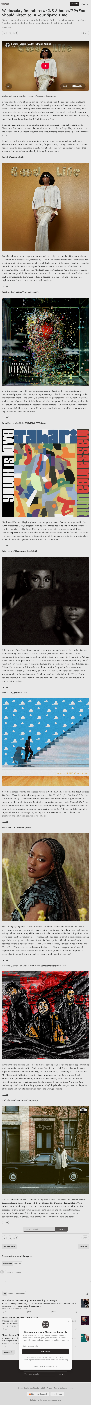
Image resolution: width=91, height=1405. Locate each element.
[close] (68, 1322)
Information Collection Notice (44, 1360)
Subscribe (45, 1352)
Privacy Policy (63, 1360)
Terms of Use (56, 1357)
